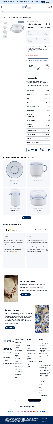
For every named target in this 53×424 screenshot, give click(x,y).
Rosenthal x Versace (19, 363)
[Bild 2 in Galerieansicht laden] (5, 27)
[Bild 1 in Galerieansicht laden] (5, 23)
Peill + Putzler (18, 360)
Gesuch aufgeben (42, 351)
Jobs (40, 387)
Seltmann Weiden (18, 369)
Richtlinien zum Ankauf (43, 367)
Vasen (28, 366)
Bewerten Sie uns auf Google (41, 229)
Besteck (28, 343)
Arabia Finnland (18, 342)
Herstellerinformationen (32, 142)
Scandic (14, 17)
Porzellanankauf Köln (43, 375)
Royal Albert (17, 364)
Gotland (19, 17)
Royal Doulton (18, 368)
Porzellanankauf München (44, 376)
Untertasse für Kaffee (14, 182)
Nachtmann (17, 358)
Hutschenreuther (18, 350)
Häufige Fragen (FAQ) (43, 343)
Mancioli (16, 355)
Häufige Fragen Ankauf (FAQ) (45, 365)
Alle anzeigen (26, 217)
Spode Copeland (18, 371)
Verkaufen (48, 2)
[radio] (30, 33)
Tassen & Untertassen (43, 106)
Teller (28, 363)
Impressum (41, 390)
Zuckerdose (38, 210)
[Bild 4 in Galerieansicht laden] (5, 37)
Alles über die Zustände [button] (45, 27)
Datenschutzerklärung (43, 389)
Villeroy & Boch (18, 374)
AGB (40, 392)
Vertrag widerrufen (43, 348)
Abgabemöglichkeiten (43, 368)
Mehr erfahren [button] (31, 51)
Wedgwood (17, 376)
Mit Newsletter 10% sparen (44, 355)
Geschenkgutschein (31, 367)
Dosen (28, 345)
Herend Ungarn (18, 348)
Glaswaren (29, 347)
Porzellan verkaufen (43, 364)
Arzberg (16, 344)
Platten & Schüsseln (31, 353)
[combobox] (26, 12)
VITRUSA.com (42, 393)
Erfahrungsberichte (43, 353)
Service (28, 356)
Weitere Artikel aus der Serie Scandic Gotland (19, 157)
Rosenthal (17, 361)
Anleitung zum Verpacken (44, 370)
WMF (16, 377)
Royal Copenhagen (19, 366)
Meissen (17, 356)
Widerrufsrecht (42, 347)
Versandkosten (42, 345)
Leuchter (29, 351)
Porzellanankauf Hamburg (44, 372)
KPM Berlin (17, 353)
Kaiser (16, 352)
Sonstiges (29, 358)
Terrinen (28, 364)
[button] (1, 7)
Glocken (28, 348)
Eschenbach (17, 345)
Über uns (41, 384)
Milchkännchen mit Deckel (14, 210)
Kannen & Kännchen (31, 350)
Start (4, 17)
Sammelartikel (30, 355)
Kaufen (42, 2)
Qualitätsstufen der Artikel (44, 350)
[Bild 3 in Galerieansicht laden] (5, 32)
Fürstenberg (17, 347)
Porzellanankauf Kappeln (44, 373)
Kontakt (40, 385)
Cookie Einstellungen (43, 395)
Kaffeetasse (38, 182)
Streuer (28, 359)
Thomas (9, 17)
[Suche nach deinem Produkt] (2, 12)
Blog (40, 356)
